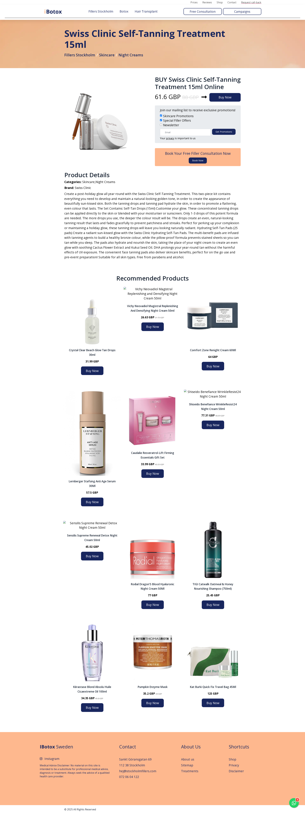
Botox (124, 11)
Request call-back (251, 2)
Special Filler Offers (177, 120)
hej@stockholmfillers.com (137, 771)
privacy (170, 138)
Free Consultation (203, 11)
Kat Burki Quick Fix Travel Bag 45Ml (213, 687)
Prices (194, 2)
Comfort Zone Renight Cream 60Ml (213, 350)
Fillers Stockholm (100, 11)
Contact (231, 2)
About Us (191, 747)
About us (187, 759)
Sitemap (187, 765)
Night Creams (131, 54)
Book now (197, 160)
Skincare (107, 54)
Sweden (56, 747)
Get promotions (224, 131)
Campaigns (242, 11)
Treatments (189, 771)
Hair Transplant (146, 11)
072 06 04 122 (129, 777)
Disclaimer (236, 771)
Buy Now (225, 97)
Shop (220, 2)
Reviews (207, 2)
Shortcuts (239, 747)
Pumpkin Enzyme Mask (153, 687)
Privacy (234, 765)
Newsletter (171, 125)
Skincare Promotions (178, 116)
